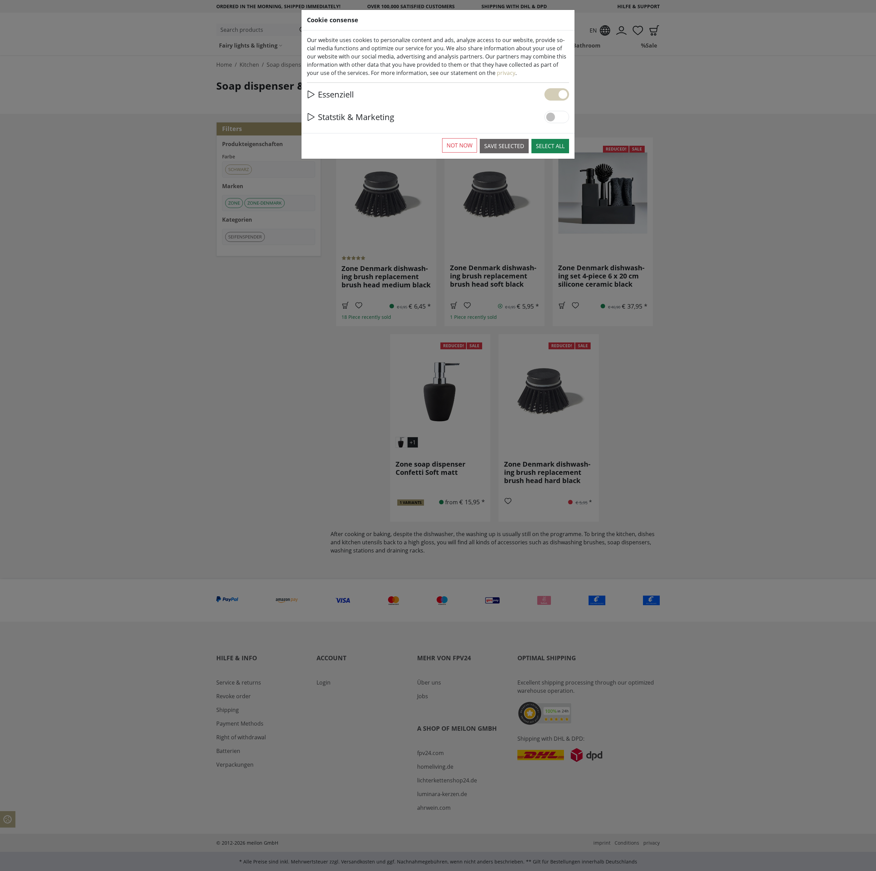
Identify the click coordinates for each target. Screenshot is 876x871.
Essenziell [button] (336, 94)
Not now (460, 145)
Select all (550, 146)
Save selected (504, 146)
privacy (506, 73)
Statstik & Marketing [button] (356, 116)
